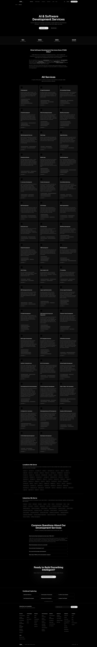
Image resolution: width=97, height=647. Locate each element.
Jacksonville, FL (40, 485)
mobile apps (40, 61)
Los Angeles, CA (38, 470)
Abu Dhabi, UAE (53, 481)
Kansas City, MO (26, 485)
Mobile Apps (51, 622)
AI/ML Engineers (44, 627)
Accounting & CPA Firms (35, 512)
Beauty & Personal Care (52, 514)
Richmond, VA (59, 485)
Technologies (37, 1)
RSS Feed (58, 622)
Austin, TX (57, 470)
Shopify (28, 615)
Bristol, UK (45, 479)
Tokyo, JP (58, 483)
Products (43, 1)
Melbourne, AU (31, 481)
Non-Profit (48, 506)
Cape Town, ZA (30, 489)
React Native (29, 619)
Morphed (35, 624)
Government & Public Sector (28, 510)
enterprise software (40, 62)
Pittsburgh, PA (69, 483)
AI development (46, 60)
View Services (53, 28)
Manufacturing (42, 506)
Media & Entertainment (53, 508)
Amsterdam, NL (65, 481)
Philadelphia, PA (59, 472)
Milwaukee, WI (53, 485)
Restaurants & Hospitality (63, 510)
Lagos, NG (25, 489)
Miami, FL (67, 470)
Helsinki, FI (37, 489)
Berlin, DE (59, 481)
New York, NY (31, 470)
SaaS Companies (65, 506)
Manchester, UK (25, 479)
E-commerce (51, 620)
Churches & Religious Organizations (40, 514)
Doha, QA (41, 489)
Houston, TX (25, 470)
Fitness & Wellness (44, 508)
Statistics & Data (59, 620)
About (73, 615)
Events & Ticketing (26, 516)
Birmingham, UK (32, 479)
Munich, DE (65, 487)
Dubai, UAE (43, 481)
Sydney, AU (25, 481)
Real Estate (66, 619)
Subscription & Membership (27, 514)
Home (16, 4)
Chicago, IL (44, 470)
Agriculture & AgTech (61, 508)
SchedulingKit (36, 619)
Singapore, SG (46, 483)
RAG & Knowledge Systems (21, 626)
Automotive (36, 506)
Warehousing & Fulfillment (61, 514)
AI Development (22, 615)
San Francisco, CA (51, 470)
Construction (30, 506)
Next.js (28, 617)
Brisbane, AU (37, 481)
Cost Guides (59, 618)
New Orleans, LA (26, 487)
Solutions (48, 1)
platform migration (59, 62)
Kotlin (28, 622)
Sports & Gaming (26, 512)
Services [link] (20, 4)
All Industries (66, 631)
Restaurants (66, 629)
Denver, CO (30, 472)
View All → (21, 632)
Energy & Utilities (70, 508)
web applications (64, 60)
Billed (35, 617)
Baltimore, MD (65, 485)
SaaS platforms (57, 61)
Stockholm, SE (25, 483)
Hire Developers (74, 622)
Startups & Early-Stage (44, 512)
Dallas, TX (62, 470)
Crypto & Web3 (46, 510)
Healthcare (66, 615)
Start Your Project (74, 1)
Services (31, 1)
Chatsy (35, 622)
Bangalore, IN (53, 483)
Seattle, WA (25, 472)
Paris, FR (36, 483)
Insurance (25, 506)
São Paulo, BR (47, 487)
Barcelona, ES (59, 487)
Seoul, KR (63, 483)
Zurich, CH (53, 487)
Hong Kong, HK (70, 487)
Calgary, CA (68, 479)
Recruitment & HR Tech (38, 510)
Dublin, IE (31, 483)
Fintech (65, 617)
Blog (56, 1)
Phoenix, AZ (47, 472)
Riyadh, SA (48, 481)
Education (66, 627)
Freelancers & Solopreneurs (54, 512)
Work (53, 1)
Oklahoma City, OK (34, 487)
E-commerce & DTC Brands (56, 506)
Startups (65, 625)
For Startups (51, 625)
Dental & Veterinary (53, 510)
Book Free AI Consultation (48, 576)
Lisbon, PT (41, 483)
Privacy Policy (21, 637)
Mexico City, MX (41, 487)
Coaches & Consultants (35, 508)
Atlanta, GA (41, 472)
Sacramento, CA (33, 485)
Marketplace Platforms (64, 512)
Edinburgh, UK (39, 479)
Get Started (43, 28)
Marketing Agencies (26, 508)
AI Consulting (21, 620)
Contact (68, 1)
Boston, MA (36, 472)
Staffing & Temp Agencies (35, 516)
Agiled (35, 615)
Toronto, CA (50, 479)
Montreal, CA (63, 479)
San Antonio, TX (67, 472)
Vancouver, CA (56, 479)
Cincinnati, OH (47, 485)
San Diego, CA (53, 472)
